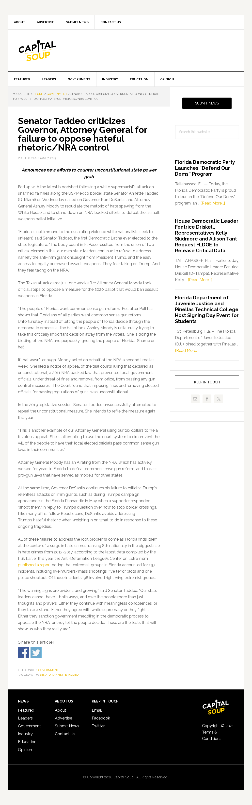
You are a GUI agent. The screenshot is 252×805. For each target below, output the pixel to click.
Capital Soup (50, 50)
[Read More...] (213, 203)
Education (27, 741)
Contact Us (65, 734)
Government (48, 670)
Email (97, 710)
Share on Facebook (23, 652)
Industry (25, 734)
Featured (26, 710)
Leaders (25, 718)
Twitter (98, 726)
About (60, 710)
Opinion (25, 749)
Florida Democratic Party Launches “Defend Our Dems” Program (205, 168)
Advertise (63, 718)
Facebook (101, 718)
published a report (34, 565)
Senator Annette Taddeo (59, 674)
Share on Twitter (36, 652)
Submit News (207, 103)
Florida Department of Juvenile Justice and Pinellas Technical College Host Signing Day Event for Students (207, 309)
